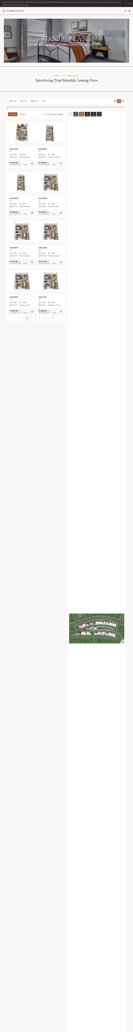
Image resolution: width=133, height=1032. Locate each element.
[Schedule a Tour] (126, 3)
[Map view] (123, 101)
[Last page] (53, 318)
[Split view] (119, 101)
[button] (25, 164)
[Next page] (49, 318)
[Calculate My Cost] (32, 163)
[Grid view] (115, 101)
